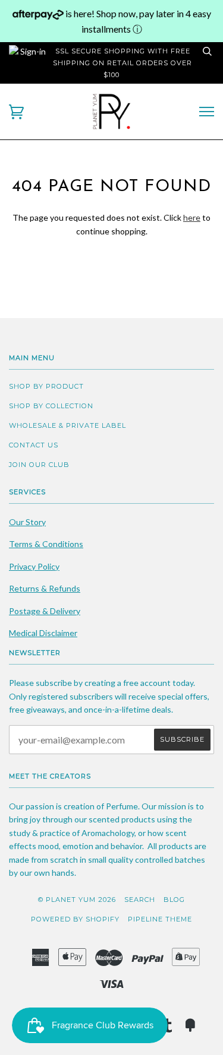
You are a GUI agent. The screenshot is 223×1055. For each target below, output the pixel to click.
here (191, 217)
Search (139, 899)
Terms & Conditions (46, 544)
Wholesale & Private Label (67, 425)
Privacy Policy (34, 566)
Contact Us (33, 445)
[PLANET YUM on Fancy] (190, 1029)
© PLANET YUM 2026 (77, 899)
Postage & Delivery (44, 611)
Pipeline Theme (160, 919)
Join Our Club (39, 464)
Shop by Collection (51, 406)
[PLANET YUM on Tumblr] (168, 1029)
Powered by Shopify (75, 919)
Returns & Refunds (44, 588)
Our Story (27, 522)
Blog (174, 899)
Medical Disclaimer (43, 633)
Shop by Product (46, 386)
